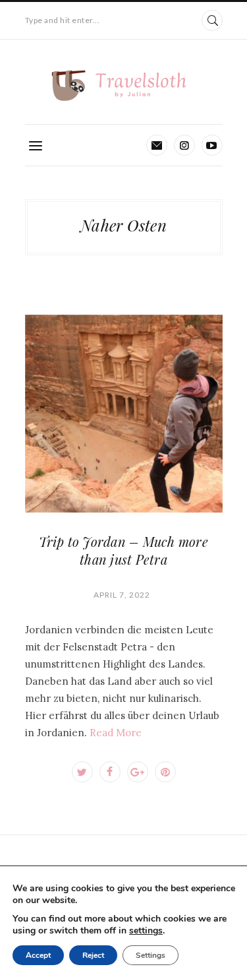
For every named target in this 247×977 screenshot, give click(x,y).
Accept (38, 955)
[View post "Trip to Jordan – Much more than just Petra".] (124, 414)
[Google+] (137, 771)
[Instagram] (184, 145)
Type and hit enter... (62, 20)
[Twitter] (82, 771)
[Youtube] (212, 145)
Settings (150, 955)
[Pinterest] (165, 771)
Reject (93, 955)
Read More (116, 732)
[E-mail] (156, 145)
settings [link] (146, 930)
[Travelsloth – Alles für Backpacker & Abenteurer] (124, 86)
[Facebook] (110, 771)
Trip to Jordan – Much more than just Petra (123, 550)
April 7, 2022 (122, 595)
